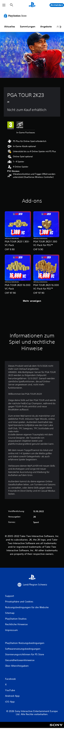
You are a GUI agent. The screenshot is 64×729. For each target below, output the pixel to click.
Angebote (46, 26)
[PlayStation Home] (32, 5)
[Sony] (56, 727)
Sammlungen (27, 26)
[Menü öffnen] (4, 5)
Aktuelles (9, 26)
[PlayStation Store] (16, 15)
